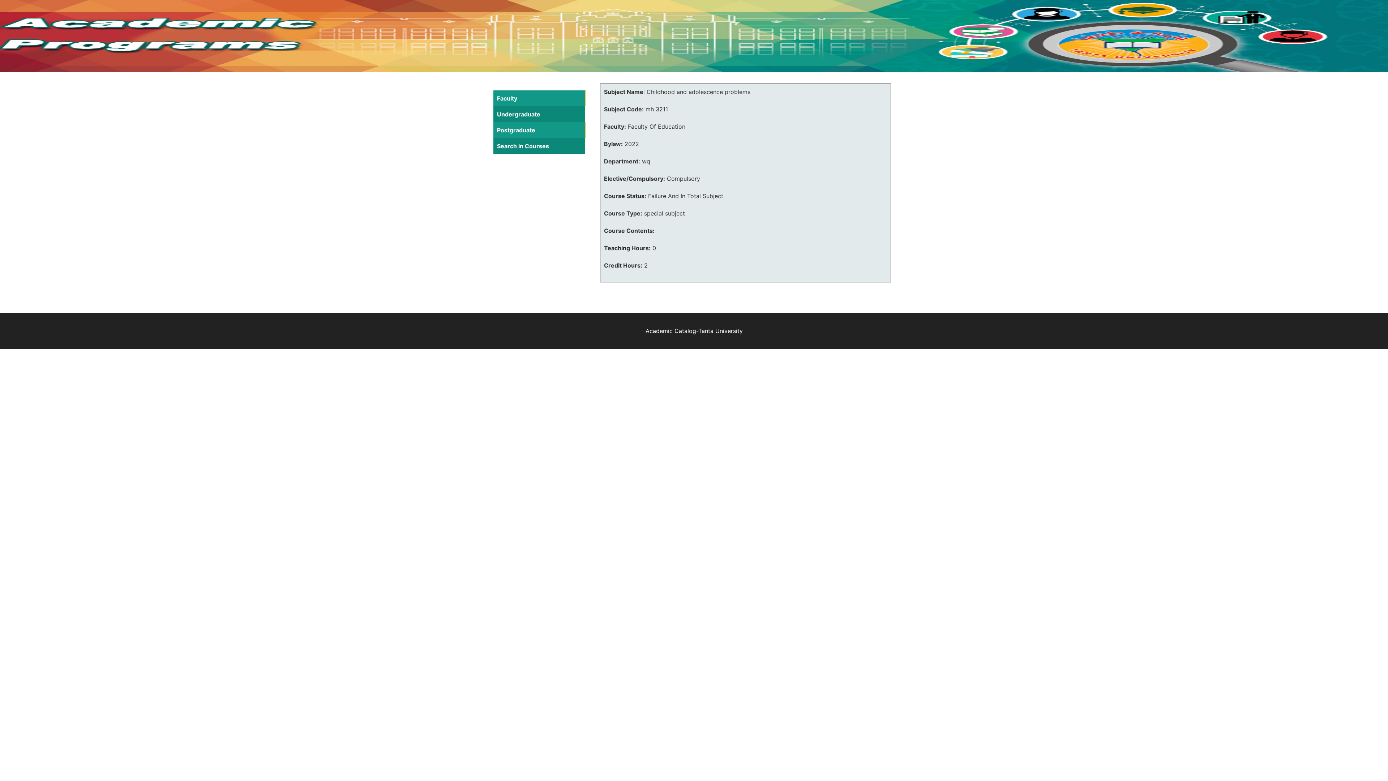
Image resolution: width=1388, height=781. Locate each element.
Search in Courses (523, 146)
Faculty (507, 98)
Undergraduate (518, 114)
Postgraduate (516, 130)
